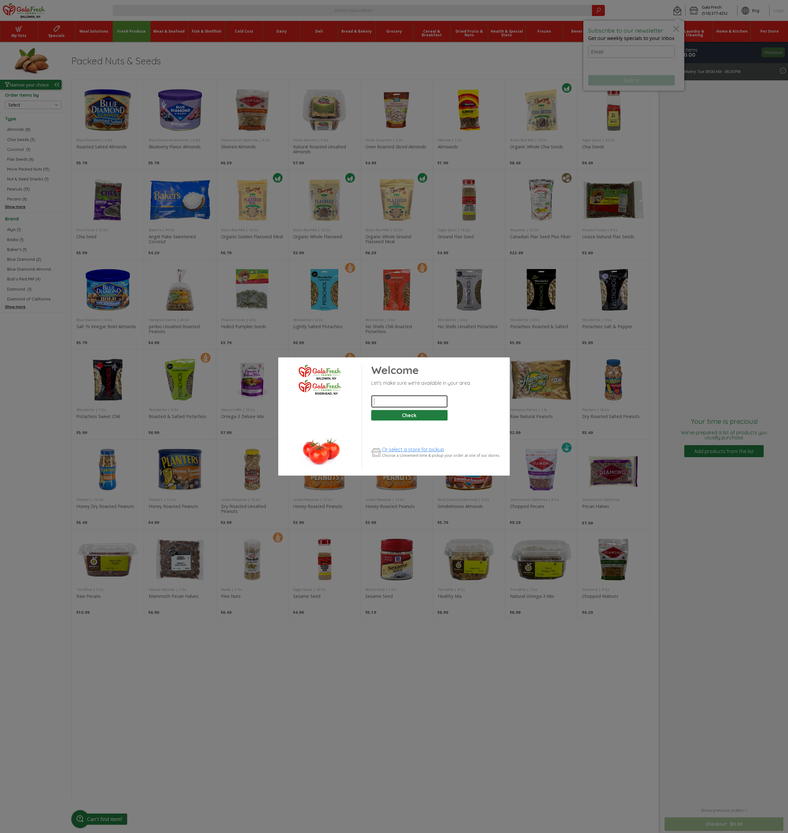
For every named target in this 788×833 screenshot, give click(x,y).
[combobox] (409, 401)
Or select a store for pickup (413, 449)
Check (409, 415)
